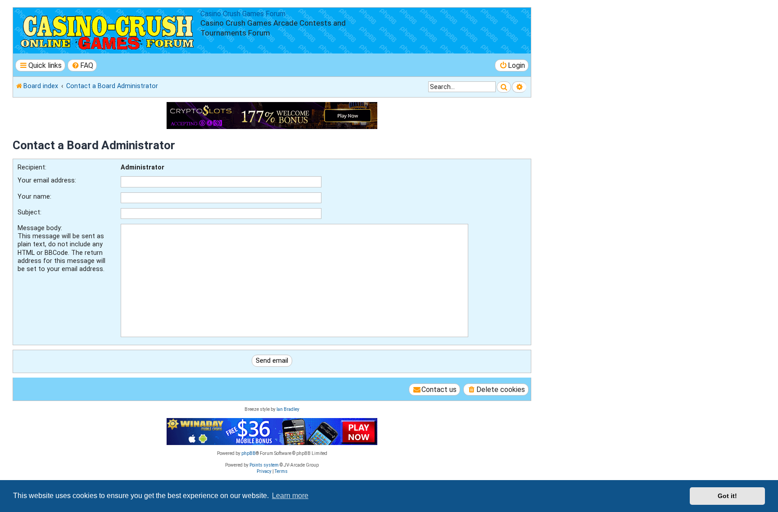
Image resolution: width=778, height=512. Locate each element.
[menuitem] (82, 65)
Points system (264, 465)
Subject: (29, 212)
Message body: (40, 228)
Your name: (34, 196)
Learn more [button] (290, 495)
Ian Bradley (287, 409)
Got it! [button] (727, 495)
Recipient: (32, 167)
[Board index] (107, 30)
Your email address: (47, 180)
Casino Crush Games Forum (242, 14)
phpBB (248, 453)
